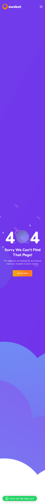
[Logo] (11, 7)
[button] (19, 498)
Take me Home (22, 273)
